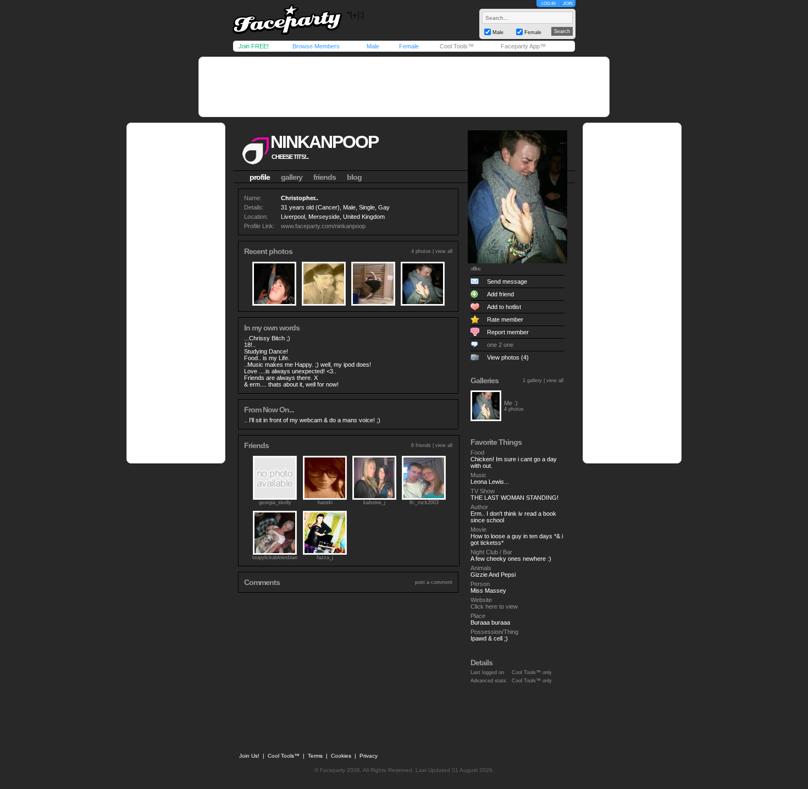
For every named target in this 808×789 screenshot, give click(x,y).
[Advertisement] (404, 87)
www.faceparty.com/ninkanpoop (323, 226)
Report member (508, 332)
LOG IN (548, 3)
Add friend (500, 294)
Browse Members (316, 46)
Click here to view (494, 606)
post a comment (433, 582)
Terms (315, 756)
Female (409, 46)
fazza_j (325, 557)
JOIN (568, 3)
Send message (507, 281)
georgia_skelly (275, 502)
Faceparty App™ (523, 46)
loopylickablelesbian (274, 557)
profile (260, 177)
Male (373, 46)
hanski (325, 502)
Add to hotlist (504, 307)
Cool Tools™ (457, 46)
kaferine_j (374, 502)
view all (443, 251)
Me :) (511, 403)
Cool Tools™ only (532, 672)
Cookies (341, 756)
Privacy (368, 756)
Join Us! (249, 756)
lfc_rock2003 (424, 502)
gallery (291, 177)
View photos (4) (508, 357)
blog (354, 177)
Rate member (505, 319)
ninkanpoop (324, 142)
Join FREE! (254, 46)
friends (324, 177)
